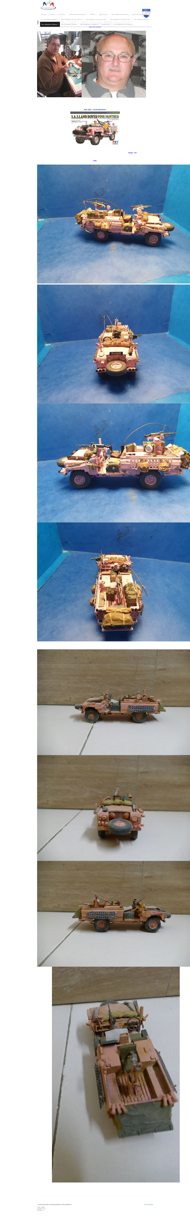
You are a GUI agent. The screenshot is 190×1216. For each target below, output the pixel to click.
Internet (92, 14)
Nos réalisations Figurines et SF (96, 19)
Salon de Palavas (138, 14)
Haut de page (148, 1204)
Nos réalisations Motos (141, 19)
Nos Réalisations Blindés (49, 19)
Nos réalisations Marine (68, 24)
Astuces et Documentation (77, 14)
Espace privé (103, 14)
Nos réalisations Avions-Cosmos (71, 19)
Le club (51, 14)
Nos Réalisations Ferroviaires (123, 24)
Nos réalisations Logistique (89, 24)
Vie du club (61, 14)
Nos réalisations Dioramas (120, 14)
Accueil (44, 14)
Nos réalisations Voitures (49, 24)
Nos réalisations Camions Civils (120, 19)
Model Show (106, 24)
